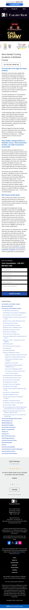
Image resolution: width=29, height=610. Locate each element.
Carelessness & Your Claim (11, 323)
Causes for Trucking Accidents (11, 392)
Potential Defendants (9, 350)
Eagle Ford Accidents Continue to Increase (16, 354)
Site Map (14, 570)
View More (14, 489)
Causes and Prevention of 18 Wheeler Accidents (13, 397)
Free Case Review (7, 260)
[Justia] (16, 542)
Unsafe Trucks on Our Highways (12, 384)
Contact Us (14, 9)
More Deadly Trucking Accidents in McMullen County (14, 365)
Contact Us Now (14, 294)
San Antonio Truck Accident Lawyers (11, 308)
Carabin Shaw (19, 600)
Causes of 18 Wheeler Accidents (12, 325)
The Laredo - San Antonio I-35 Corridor (15, 371)
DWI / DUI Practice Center (8, 436)
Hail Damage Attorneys (8, 438)
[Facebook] (9, 542)
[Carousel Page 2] (12, 484)
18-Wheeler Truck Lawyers (10, 386)
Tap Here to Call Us (15, 4)
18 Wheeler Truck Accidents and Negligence (15, 313)
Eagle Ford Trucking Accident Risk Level (15, 357)
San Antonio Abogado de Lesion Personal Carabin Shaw (14, 537)
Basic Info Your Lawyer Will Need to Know (14, 321)
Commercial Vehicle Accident (9, 453)
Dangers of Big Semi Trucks (11, 394)
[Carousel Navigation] (14, 484)
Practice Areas (6, 301)
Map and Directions (14, 518)
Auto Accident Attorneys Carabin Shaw (13, 536)
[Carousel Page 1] (10, 484)
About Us (14, 560)
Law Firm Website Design (14, 606)
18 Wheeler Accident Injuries (11, 310)
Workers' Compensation (8, 429)
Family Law (5, 431)
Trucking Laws (7, 348)
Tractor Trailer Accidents (11, 373)
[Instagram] (20, 542)
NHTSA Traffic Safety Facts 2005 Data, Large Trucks (15, 389)
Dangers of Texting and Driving (12, 400)
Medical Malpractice (7, 423)
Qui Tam (4, 444)
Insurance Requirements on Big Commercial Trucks (15, 337)
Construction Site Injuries (8, 427)
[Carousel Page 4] (17, 484)
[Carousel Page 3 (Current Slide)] (14, 484)
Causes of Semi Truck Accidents (12, 380)
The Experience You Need (10, 382)
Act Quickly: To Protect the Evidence (13, 315)
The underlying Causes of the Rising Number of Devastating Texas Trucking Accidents (15, 407)
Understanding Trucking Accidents (13, 375)
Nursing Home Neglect (8, 425)
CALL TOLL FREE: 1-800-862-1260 (11, 64)
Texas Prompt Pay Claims (8, 451)
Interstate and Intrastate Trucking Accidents (14, 359)
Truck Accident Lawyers (10, 405)
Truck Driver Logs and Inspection (12, 346)
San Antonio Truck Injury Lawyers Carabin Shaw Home (14, 15)
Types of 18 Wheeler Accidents (11, 352)
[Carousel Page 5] (19, 484)
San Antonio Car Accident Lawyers (11, 304)
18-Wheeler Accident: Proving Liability (13, 402)
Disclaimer (14, 565)
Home (4, 9)
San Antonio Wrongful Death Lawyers (12, 418)
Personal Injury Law (7, 420)
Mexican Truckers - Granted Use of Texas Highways (14, 340)
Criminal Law (5, 434)
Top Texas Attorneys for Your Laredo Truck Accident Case (15, 415)
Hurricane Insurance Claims (9, 440)
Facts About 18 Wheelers (10, 332)
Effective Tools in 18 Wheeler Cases (13, 327)
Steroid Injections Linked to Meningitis (12, 449)
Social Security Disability (8, 447)
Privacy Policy (14, 567)
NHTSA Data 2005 (8, 344)
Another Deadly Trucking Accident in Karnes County (15, 318)
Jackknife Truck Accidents (11, 363)
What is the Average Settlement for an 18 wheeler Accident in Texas (14, 411)
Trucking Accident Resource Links (12, 377)
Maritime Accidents (7, 442)
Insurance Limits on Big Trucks (11, 334)
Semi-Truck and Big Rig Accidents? (14, 369)
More (24, 9)
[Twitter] (12, 542)
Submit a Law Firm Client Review (14, 494)
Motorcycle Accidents (7, 306)
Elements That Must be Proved (12, 329)
